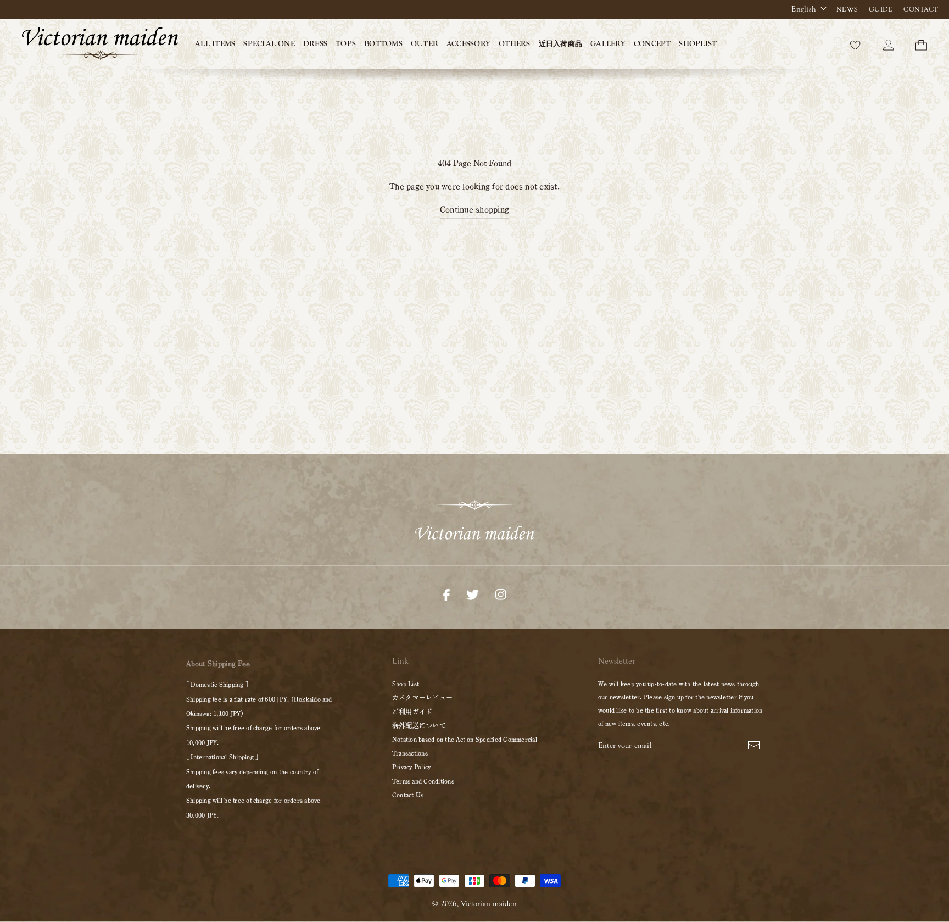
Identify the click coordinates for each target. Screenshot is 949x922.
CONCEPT (652, 44)
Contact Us (407, 794)
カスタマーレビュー (422, 697)
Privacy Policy (411, 766)
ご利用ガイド (412, 711)
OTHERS (514, 44)
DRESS (315, 44)
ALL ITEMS (215, 44)
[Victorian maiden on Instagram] (500, 593)
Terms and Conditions (423, 780)
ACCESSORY (468, 44)
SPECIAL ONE (269, 44)
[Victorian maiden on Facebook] (446, 593)
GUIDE (880, 9)
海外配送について (419, 725)
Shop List (405, 683)
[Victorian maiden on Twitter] (472, 593)
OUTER (424, 44)
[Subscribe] (754, 744)
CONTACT (920, 9)
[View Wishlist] (855, 44)
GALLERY (608, 44)
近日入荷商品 (560, 44)
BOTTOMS (383, 44)
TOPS (346, 44)
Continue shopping (474, 209)
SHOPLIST (698, 44)
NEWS (847, 9)
